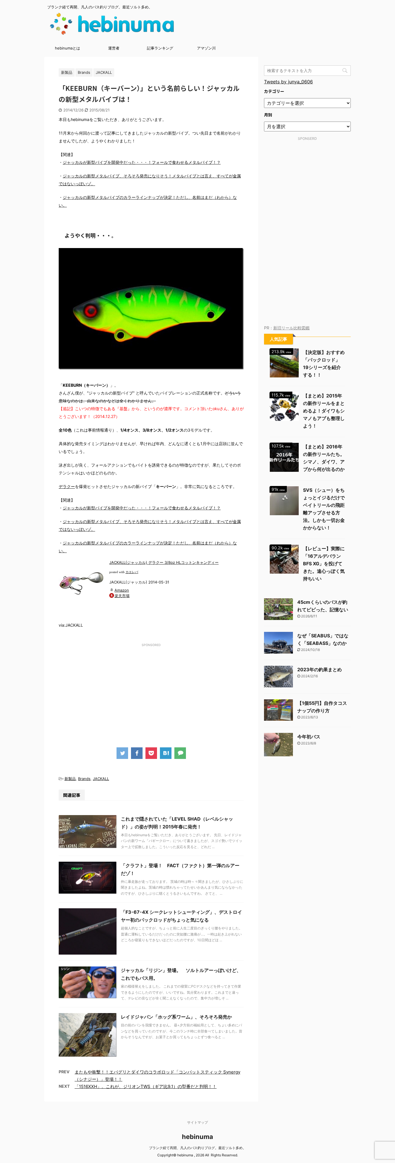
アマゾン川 (206, 48)
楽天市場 (122, 595)
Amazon (122, 590)
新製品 (70, 778)
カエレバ (131, 572)
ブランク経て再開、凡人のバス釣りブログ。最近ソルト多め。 (197, 1148)
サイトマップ (197, 1122)
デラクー (67, 486)
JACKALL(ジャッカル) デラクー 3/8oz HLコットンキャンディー (164, 562)
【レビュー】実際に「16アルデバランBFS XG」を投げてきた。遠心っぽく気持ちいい (324, 564)
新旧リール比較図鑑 (291, 327)
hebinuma (197, 1136)
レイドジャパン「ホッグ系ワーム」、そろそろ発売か (176, 1017)
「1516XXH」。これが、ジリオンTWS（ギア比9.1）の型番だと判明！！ (146, 1086)
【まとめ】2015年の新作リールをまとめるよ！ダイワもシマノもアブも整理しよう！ (324, 411)
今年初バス (308, 737)
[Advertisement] (151, 689)
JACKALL (101, 778)
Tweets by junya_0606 (288, 82)
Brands (84, 778)
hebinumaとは (67, 48)
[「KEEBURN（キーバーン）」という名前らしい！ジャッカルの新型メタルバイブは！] (165, 753)
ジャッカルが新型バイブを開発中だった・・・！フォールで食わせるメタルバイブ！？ (142, 162)
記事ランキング (160, 48)
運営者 (113, 48)
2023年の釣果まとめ (319, 669)
